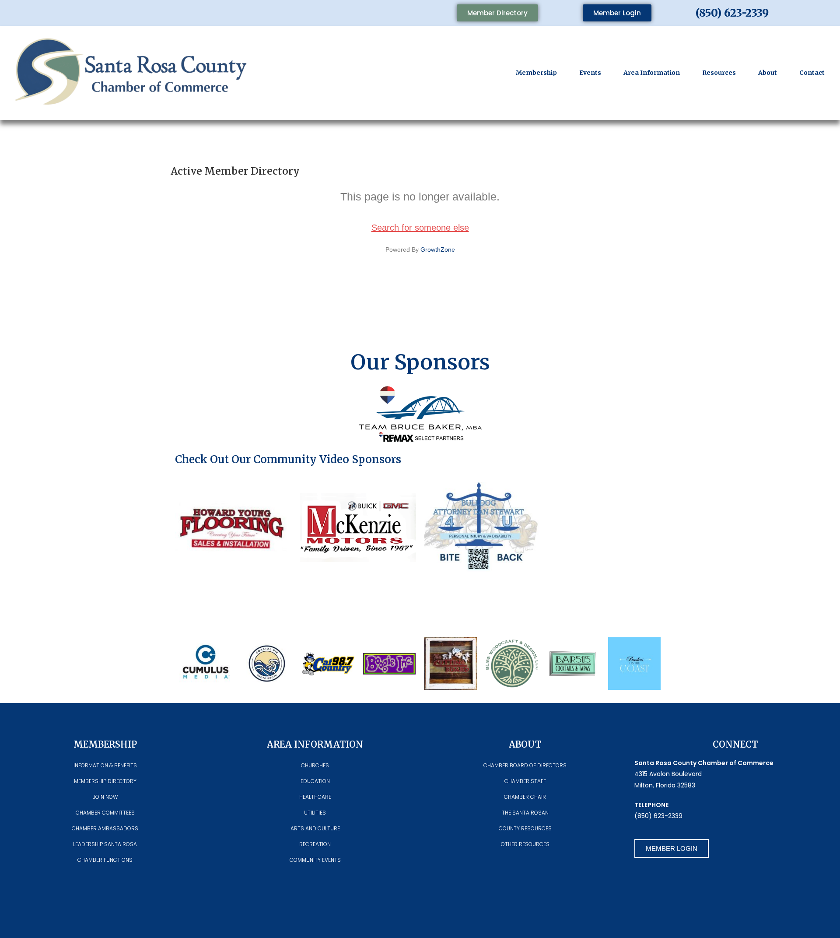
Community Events (315, 860)
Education (315, 781)
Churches (315, 765)
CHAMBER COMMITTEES (105, 812)
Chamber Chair (525, 797)
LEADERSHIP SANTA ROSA (105, 844)
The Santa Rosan (525, 812)
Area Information (651, 73)
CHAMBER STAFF (525, 781)
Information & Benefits (105, 765)
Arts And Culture (315, 828)
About (767, 73)
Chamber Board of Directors (525, 765)
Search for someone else (420, 227)
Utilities (315, 812)
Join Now (105, 797)
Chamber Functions (105, 860)
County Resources (525, 828)
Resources (719, 73)
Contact (812, 73)
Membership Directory (105, 781)
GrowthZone (437, 249)
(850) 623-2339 (732, 13)
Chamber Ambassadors (105, 828)
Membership (536, 73)
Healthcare (315, 797)
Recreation (315, 844)
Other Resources (525, 844)
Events (590, 73)
